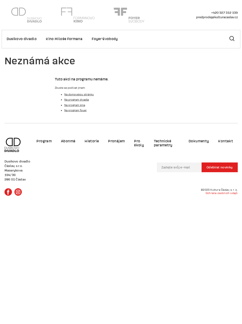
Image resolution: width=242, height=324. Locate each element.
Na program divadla (76, 99)
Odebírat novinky (220, 167)
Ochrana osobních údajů (222, 193)
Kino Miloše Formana (64, 39)
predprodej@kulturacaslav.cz (217, 17)
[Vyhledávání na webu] (231, 39)
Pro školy (139, 143)
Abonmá (68, 141)
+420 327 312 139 (224, 12)
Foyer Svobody (105, 39)
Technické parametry (163, 143)
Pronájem (116, 141)
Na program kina (74, 105)
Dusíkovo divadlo (22, 39)
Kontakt (225, 141)
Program (44, 141)
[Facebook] (8, 192)
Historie (92, 141)
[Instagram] (18, 192)
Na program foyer (75, 110)
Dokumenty (199, 141)
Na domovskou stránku (79, 94)
